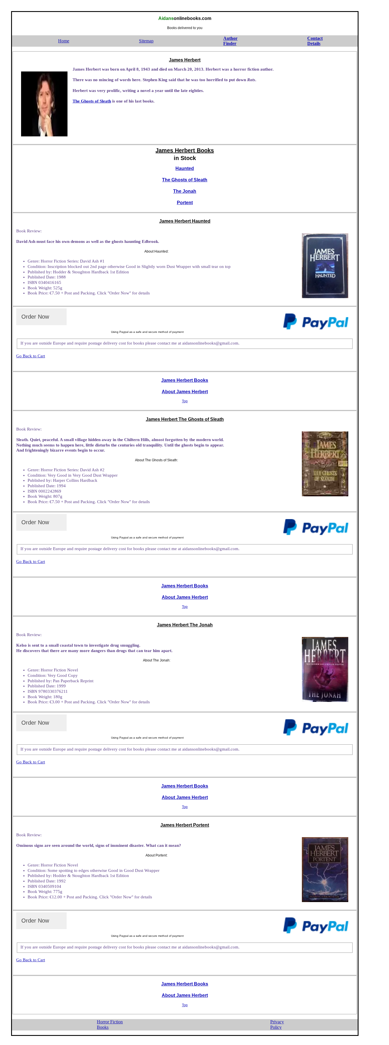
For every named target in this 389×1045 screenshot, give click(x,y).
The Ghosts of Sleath (92, 101)
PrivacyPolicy (277, 1024)
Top (185, 401)
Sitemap (146, 40)
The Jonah (184, 191)
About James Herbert (185, 391)
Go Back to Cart (30, 356)
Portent (185, 202)
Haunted (184, 168)
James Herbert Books (184, 380)
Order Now (35, 317)
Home (63, 40)
